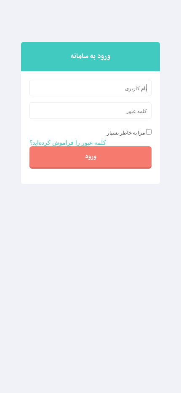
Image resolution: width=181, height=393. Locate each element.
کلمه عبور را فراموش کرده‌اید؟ (67, 142)
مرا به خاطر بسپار (126, 132)
